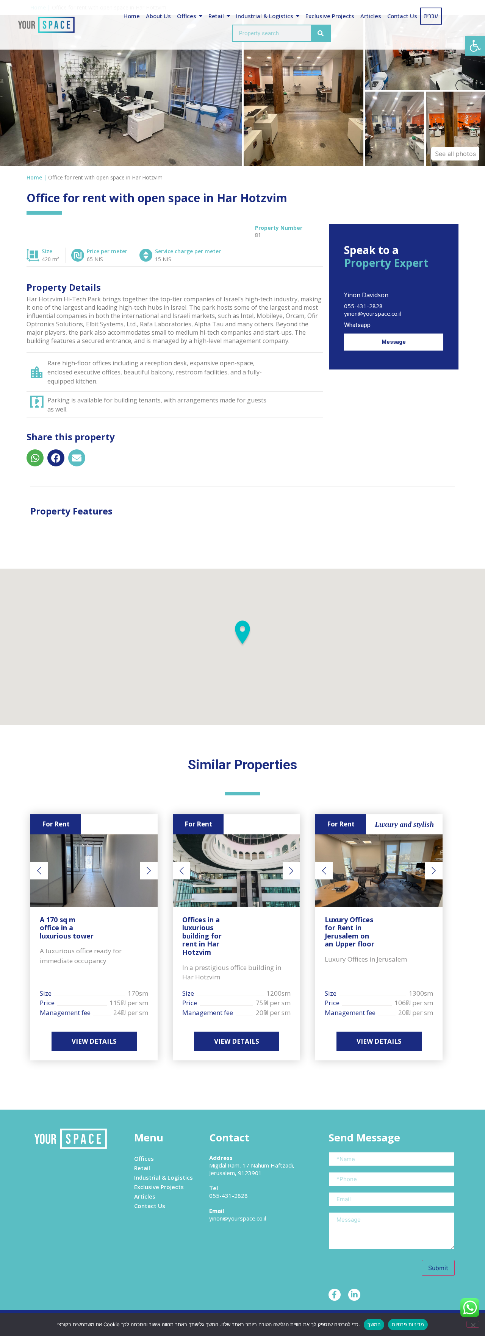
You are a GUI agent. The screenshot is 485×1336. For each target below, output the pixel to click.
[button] (475, 46)
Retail (216, 16)
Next (149, 870)
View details (94, 1041)
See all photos (455, 153)
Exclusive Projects (329, 16)
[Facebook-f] (335, 1295)
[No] (472, 1324)
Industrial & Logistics (264, 16)
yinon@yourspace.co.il (372, 313)
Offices (186, 16)
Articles (370, 16)
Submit (438, 1268)
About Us (158, 16)
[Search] (320, 33)
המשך (374, 1324)
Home (132, 16)
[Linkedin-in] (354, 1295)
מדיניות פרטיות (408, 1324)
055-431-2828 (363, 306)
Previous (39, 870)
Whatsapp (358, 325)
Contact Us (402, 16)
